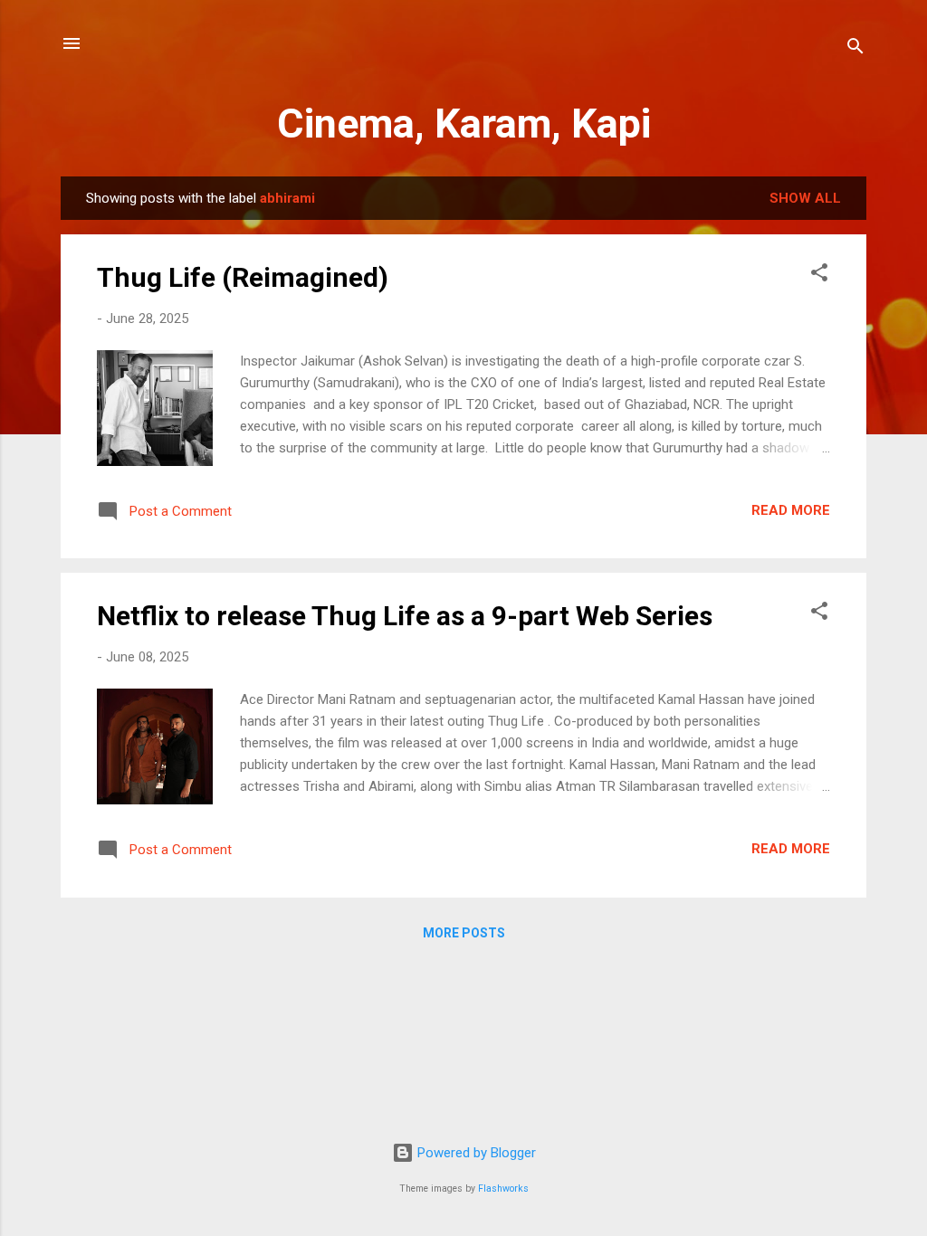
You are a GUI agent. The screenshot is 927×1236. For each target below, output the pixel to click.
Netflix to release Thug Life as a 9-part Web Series (404, 616)
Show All (805, 198)
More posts (464, 933)
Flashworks (503, 1188)
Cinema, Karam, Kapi (464, 123)
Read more (790, 510)
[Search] (855, 49)
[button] (819, 275)
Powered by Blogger (475, 1153)
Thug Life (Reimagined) (242, 277)
